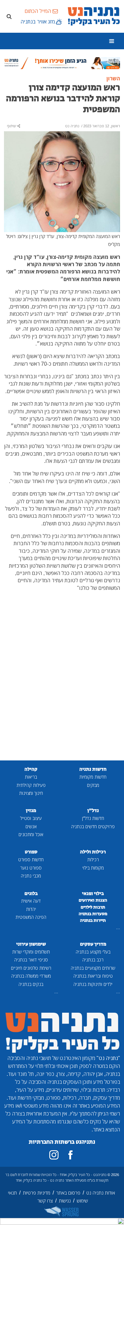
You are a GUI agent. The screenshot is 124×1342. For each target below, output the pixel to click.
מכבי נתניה (31, 876)
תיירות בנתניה (93, 920)
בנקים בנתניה (31, 984)
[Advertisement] (62, 686)
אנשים (31, 826)
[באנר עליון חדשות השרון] (62, 62)
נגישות (65, 1201)
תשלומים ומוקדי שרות (31, 952)
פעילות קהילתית (31, 785)
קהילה (30, 769)
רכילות (93, 859)
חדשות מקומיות (92, 777)
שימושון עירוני (31, 944)
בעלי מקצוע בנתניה (93, 952)
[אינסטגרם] (54, 1154)
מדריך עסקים (93, 944)
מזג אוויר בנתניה (38, 21)
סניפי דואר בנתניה (31, 959)
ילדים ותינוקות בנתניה (92, 984)
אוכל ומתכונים (31, 834)
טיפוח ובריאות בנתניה (93, 976)
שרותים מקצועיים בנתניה (93, 968)
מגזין (31, 810)
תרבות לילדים (93, 907)
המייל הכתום (37, 11)
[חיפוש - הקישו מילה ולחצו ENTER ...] (9, 16)
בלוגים (31, 893)
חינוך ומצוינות (31, 793)
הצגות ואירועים (93, 900)
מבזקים (93, 785)
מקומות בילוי (93, 868)
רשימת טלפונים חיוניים (31, 968)
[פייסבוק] (70, 1154)
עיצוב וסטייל (31, 818)
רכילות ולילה (93, 851)
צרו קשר (45, 1201)
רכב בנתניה (92, 959)
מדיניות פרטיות (36, 1193)
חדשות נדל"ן (93, 818)
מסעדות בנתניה (93, 914)
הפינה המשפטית (31, 917)
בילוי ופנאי (93, 893)
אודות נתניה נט (100, 1193)
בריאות (31, 777)
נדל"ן (93, 810)
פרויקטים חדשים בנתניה (93, 826)
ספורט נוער (31, 868)
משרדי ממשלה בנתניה (31, 976)
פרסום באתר (68, 1193)
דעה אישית (31, 901)
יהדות (31, 909)
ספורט (31, 851)
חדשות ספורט (31, 859)
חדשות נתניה (92, 769)
